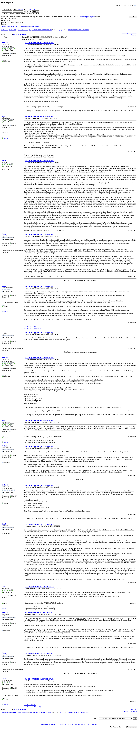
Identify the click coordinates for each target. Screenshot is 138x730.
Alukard (5, 42)
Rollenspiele (12, 30)
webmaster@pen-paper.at (87, 17)
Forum (9, 26)
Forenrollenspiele (23, 30)
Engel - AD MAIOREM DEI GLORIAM (40, 30)
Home (4, 26)
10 (16, 34)
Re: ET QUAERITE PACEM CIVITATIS (39, 43)
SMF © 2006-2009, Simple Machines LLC (75, 724)
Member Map (21, 26)
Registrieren (36, 26)
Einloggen (29, 26)
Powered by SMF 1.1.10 (49, 724)
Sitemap (94, 724)
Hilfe (12, 26)
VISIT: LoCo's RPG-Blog (32, 328)
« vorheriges (126, 33)
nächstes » (133, 33)
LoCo (4, 286)
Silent (4, 116)
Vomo (4, 234)
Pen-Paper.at (4, 30)
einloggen (21, 9)
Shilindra (5, 446)
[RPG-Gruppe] (5, 311)
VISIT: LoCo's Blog (30, 326)
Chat (15, 26)
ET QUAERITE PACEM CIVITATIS (78, 30)
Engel (60, 30)
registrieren (31, 9)
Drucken (133, 35)
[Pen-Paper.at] (5, 138)
